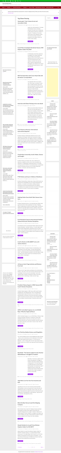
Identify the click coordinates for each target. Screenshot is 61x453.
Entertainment (20, 125)
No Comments (35, 79)
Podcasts (25, 7)
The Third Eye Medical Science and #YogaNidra (30, 332)
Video (38, 43)
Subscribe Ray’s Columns (40, 7)
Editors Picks (34, 124)
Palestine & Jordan (34, 43)
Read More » (30, 41)
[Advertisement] (52, 82)
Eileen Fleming (39, 124)
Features (8, 7)
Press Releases (37, 376)
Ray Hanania (33, 125)
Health (37, 149)
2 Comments (33, 105)
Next (42, 447)
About (3, 7)
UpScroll (48, 281)
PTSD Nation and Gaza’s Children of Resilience (30, 176)
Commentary (28, 43)
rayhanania (27, 105)
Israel (23, 125)
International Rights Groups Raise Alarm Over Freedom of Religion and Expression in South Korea (52, 124)
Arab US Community (17, 7)
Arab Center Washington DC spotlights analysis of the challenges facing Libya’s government (51, 140)
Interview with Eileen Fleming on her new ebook (30, 103)
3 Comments (36, 158)
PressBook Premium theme (39, 451)
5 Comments (36, 25)
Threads (48, 282)
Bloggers (24, 43)
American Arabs (21, 124)
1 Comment (35, 51)
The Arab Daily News (6, 3)
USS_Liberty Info (29, 51)
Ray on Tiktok (31, 7)
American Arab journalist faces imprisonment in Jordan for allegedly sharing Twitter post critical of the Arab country (28, 11)
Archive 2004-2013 (49, 7)
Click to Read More (6, 204)
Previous (20, 447)
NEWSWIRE (52, 233)
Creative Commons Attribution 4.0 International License (7, 275)
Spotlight (41, 376)
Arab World (20, 43)
